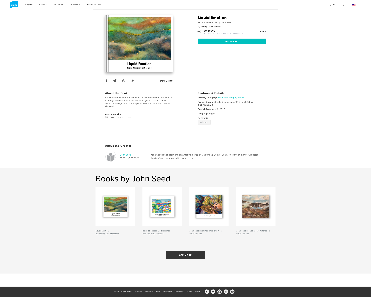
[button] (353, 5)
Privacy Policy (167, 292)
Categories (28, 4)
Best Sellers (58, 4)
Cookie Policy (179, 292)
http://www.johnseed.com (118, 117)
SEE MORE (185, 255)
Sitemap (197, 292)
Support (189, 292)
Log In (343, 4)
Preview (166, 81)
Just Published (75, 4)
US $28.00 (261, 31)
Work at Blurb (149, 292)
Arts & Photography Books (230, 97)
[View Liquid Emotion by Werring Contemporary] (139, 43)
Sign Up (331, 4)
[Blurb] (13, 6)
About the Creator (118, 146)
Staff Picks (43, 4)
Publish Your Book (94, 4)
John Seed (125, 154)
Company (139, 292)
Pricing (158, 292)
